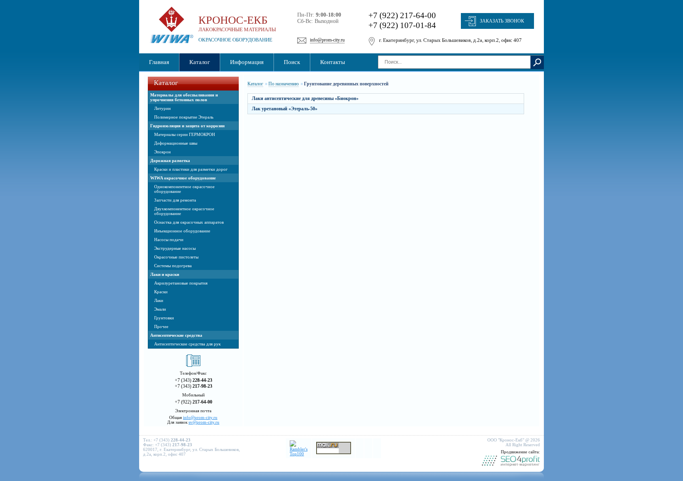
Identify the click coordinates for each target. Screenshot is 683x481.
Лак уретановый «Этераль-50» (284, 108)
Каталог (255, 84)
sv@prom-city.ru (204, 422)
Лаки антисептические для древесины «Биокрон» (305, 98)
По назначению (283, 84)
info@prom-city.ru (327, 40)
